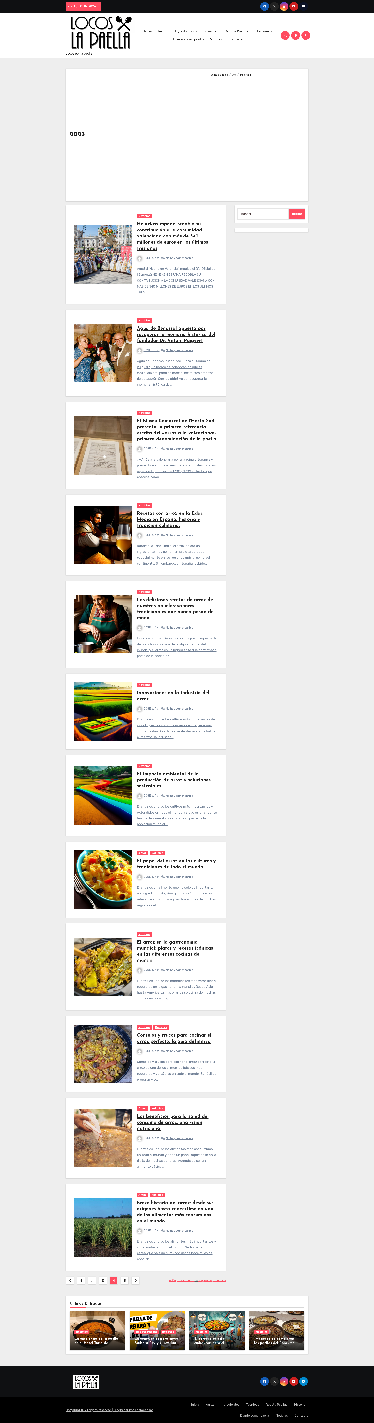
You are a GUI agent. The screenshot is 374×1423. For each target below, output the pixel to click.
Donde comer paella (188, 39)
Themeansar (144, 1410)
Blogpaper (121, 1410)
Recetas (161, 1027)
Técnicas (210, 31)
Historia (263, 31)
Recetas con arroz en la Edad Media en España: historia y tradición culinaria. (170, 519)
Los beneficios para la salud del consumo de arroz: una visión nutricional (173, 1122)
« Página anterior (182, 1280)
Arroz (162, 31)
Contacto (235, 39)
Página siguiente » (212, 1280)
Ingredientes (185, 31)
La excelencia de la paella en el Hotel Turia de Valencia (96, 1343)
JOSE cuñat (152, 258)
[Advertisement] (255, 137)
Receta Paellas (237, 31)
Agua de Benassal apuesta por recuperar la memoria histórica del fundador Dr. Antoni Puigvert (176, 334)
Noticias (216, 39)
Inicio (148, 31)
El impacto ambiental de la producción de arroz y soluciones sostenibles (174, 780)
